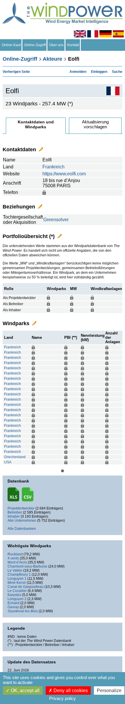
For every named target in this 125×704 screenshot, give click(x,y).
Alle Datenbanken (22, 529)
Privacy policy (62, 698)
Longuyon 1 (17, 579)
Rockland (15, 554)
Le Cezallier (17, 591)
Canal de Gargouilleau (26, 587)
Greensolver (56, 219)
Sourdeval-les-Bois (23, 611)
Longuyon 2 (17, 599)
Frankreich (53, 166)
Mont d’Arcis (17, 562)
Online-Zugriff (34, 45)
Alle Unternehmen (22, 520)
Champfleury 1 (19, 574)
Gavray (13, 607)
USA (7, 462)
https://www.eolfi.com (64, 173)
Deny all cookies (70, 690)
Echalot (13, 603)
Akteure (52, 59)
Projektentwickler (21, 508)
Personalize (109, 690)
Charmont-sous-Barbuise (27, 566)
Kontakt (73, 45)
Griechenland (15, 457)
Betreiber (15, 512)
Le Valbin (15, 570)
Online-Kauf (11, 45)
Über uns (56, 45)
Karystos (14, 595)
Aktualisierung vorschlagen (95, 124)
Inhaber (14, 516)
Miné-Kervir (17, 583)
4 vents (13, 558)
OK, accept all (25, 690)
